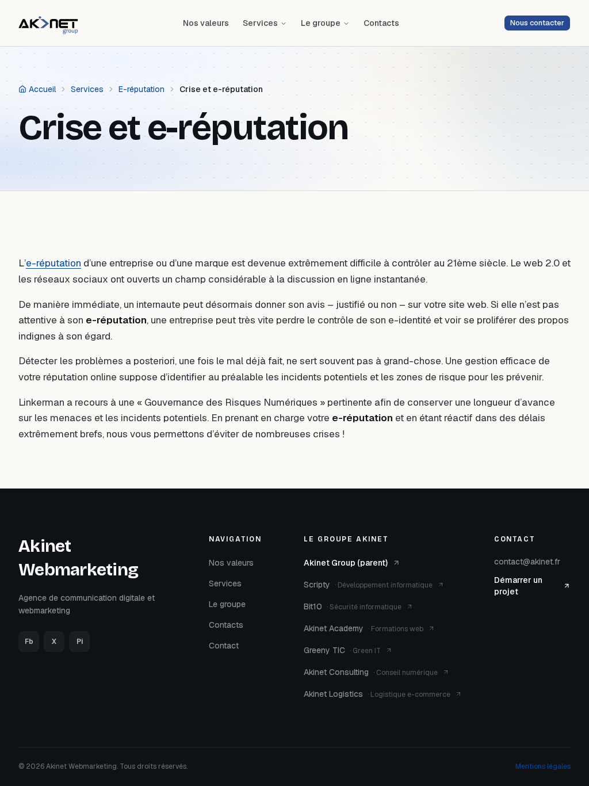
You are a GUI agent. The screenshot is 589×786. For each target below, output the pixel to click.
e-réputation (53, 263)
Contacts (381, 23)
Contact (224, 645)
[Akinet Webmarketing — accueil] (48, 23)
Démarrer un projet (518, 586)
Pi (80, 641)
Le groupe (321, 23)
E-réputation (141, 89)
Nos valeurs (206, 23)
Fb (29, 641)
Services (260, 23)
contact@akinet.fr (527, 561)
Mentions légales (543, 766)
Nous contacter (537, 23)
